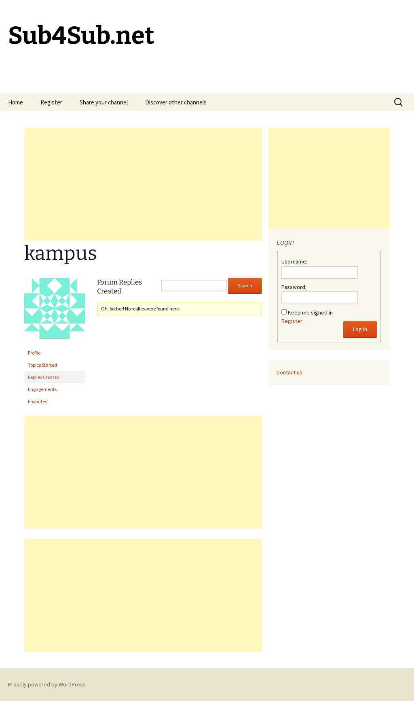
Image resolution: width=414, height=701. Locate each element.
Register (51, 102)
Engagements (42, 389)
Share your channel (104, 102)
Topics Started (42, 365)
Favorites (37, 401)
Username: (294, 261)
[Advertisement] (143, 184)
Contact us (289, 372)
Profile (34, 353)
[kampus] (54, 312)
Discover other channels (176, 102)
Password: (293, 287)
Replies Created (43, 377)
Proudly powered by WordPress (47, 684)
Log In (360, 329)
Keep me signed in (310, 312)
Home (15, 102)
